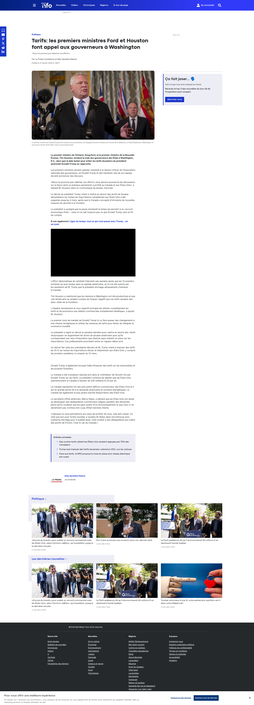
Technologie (93, 673)
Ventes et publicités (177, 654)
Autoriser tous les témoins (206, 698)
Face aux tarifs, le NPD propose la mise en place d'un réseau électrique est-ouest (94, 455)
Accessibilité (174, 657)
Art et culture (93, 641)
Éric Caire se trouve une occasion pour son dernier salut (124, 540)
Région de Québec (137, 683)
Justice (91, 654)
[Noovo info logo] (46, 5)
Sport (90, 670)
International (93, 651)
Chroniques (89, 5)
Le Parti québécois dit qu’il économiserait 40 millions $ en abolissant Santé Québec (189, 541)
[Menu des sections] (34, 5)
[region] (127, 698)
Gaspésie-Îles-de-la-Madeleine (142, 686)
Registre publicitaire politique (181, 644)
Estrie (131, 654)
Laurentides (134, 673)
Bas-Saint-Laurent (136, 644)
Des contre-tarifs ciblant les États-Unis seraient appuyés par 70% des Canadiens (94, 443)
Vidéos (74, 5)
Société (91, 667)
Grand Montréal (135, 657)
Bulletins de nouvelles (57, 644)
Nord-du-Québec (136, 667)
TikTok (50, 660)
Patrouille (92, 657)
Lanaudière (133, 660)
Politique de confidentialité (180, 648)
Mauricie (132, 664)
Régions (104, 5)
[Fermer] (250, 698)
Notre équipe (53, 641)
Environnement (94, 648)
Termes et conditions (178, 651)
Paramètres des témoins (58, 664)
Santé (90, 660)
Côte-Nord (133, 670)
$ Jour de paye (121, 5)
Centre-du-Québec (137, 648)
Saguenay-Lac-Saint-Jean (140, 689)
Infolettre (173, 660)
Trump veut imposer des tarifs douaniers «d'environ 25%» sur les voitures (95, 449)
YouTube (51, 657)
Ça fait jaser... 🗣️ (180, 79)
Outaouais (133, 679)
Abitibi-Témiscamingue (138, 641)
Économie (92, 644)
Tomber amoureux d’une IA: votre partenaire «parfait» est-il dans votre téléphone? (190, 602)
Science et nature (95, 664)
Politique (36, 35)
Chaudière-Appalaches (138, 651)
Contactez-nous (176, 641)
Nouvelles (61, 5)
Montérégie (133, 676)
